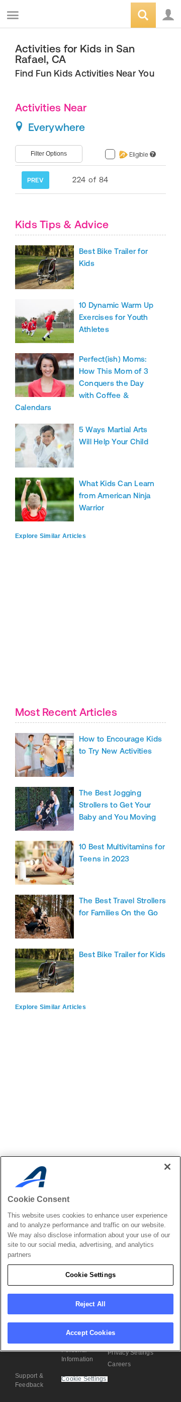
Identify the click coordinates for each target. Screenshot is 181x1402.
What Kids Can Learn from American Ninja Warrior (117, 495)
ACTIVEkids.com (59, 16)
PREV (35, 180)
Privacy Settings (130, 1352)
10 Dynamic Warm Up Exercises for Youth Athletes (116, 317)
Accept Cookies (90, 1333)
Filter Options (49, 153)
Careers (119, 1364)
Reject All (90, 1304)
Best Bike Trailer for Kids (122, 954)
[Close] (167, 1167)
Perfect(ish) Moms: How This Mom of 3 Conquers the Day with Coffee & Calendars (81, 383)
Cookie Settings (90, 1275)
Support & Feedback (29, 1380)
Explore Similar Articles (50, 536)
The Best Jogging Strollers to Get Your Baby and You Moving (117, 804)
